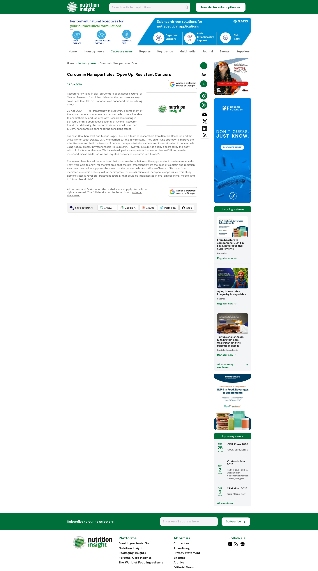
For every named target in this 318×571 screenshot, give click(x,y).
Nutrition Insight (131, 548)
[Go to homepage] (92, 548)
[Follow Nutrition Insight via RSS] (236, 545)
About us (182, 538)
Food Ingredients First (135, 543)
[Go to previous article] (204, 96)
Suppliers (243, 51)
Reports (145, 51)
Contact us (182, 543)
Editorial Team (184, 567)
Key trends (165, 51)
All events (223, 503)
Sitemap (180, 557)
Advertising (182, 548)
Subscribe (233, 521)
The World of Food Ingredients (141, 562)
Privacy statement (187, 553)
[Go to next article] (204, 105)
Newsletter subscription (218, 7)
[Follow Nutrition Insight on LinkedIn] (230, 545)
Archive (179, 562)
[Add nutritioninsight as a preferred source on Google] (182, 84)
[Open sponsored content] (159, 44)
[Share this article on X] (204, 122)
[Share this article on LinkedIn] (204, 129)
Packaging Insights (132, 553)
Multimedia (187, 51)
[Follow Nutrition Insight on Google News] (243, 545)
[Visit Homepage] (83, 13)
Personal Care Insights (135, 557)
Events (224, 51)
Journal (207, 51)
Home (72, 51)
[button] (107, 208)
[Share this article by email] (204, 115)
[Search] (186, 7)
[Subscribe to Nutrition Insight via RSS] (204, 136)
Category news (121, 51)
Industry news (94, 51)
